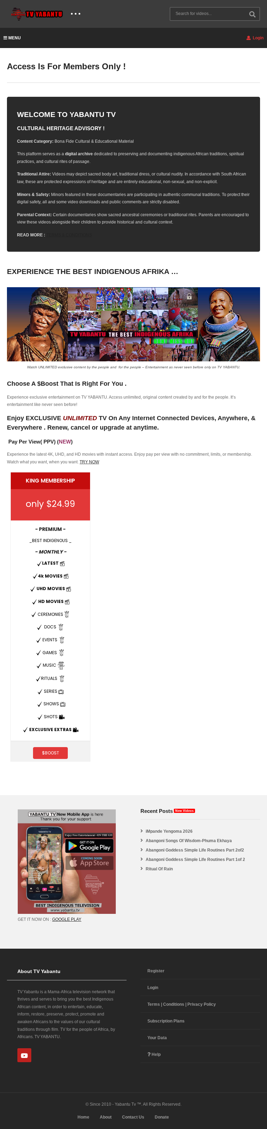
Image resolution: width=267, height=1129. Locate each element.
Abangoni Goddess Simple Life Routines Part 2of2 (195, 850)
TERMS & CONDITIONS (69, 235)
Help (156, 1054)
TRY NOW (89, 462)
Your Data (157, 1037)
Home (83, 1117)
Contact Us (133, 1117)
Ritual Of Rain (159, 869)
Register (155, 971)
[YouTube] (24, 1055)
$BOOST (50, 753)
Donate (162, 1117)
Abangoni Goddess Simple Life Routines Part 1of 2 (195, 859)
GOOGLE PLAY (66, 919)
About (106, 1117)
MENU (14, 38)
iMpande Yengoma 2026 (169, 831)
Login (258, 38)
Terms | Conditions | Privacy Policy (181, 1004)
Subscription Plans (166, 1021)
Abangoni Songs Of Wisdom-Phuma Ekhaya (189, 840)
